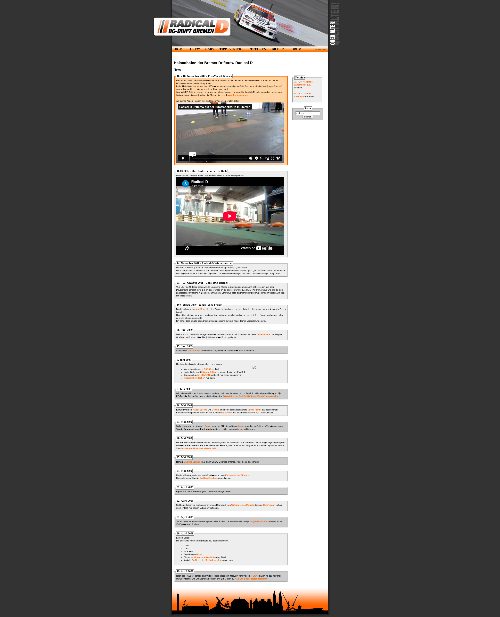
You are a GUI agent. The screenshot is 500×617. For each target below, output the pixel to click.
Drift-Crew (209, 369)
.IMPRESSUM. (321, 49)
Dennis (215, 410)
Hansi (196, 410)
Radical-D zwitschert (194, 378)
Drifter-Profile (255, 410)
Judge (241, 426)
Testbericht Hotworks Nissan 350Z (198, 448)
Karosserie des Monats (237, 475)
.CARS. (209, 49)
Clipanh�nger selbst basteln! (250, 579)
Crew (207, 426)
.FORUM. (295, 49)
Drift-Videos (194, 350)
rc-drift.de (201, 309)
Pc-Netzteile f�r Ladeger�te (206, 560)
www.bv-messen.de (237, 95)
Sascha (203, 410)
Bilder (199, 554)
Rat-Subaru (226, 412)
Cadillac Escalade (193, 462)
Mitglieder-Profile (258, 521)
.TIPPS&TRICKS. (231, 49)
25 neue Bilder (208, 372)
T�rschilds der (251, 396)
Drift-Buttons (263, 334)
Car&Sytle (299, 96)
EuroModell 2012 (302, 85)
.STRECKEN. (257, 49)
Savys (256, 576)
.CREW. (195, 49)
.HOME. (179, 49)
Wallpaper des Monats (242, 505)
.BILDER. (278, 49)
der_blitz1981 (203, 375)
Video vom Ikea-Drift (204, 557)
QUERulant (269, 505)
